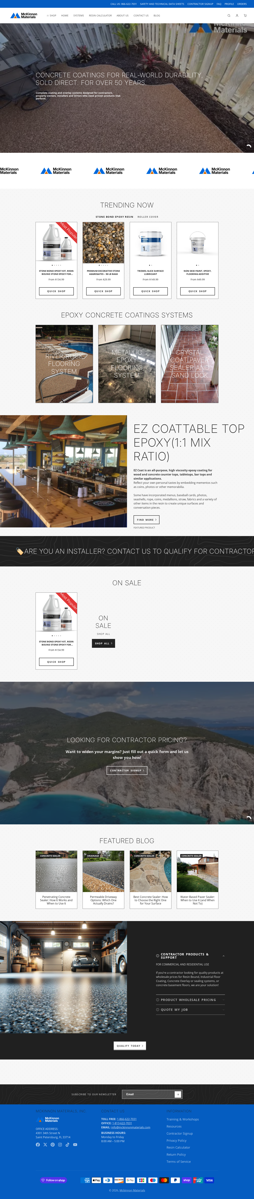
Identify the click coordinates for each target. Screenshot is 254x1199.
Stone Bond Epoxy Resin (114, 216)
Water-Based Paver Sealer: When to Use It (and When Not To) (197, 880)
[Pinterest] (53, 1145)
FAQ (219, 4)
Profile (229, 4)
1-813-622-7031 (122, 1123)
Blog (157, 15)
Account (237, 15)
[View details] (64, 364)
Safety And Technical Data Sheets (162, 4)
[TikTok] (68, 1145)
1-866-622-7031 (127, 1119)
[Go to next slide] (218, 260)
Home (64, 15)
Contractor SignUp (200, 4)
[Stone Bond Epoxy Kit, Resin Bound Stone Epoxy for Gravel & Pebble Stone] (40, 244)
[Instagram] (60, 1145)
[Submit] (178, 1094)
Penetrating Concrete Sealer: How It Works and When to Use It (56, 880)
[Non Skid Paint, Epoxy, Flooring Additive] (187, 244)
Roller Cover (148, 216)
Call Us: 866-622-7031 (124, 4)
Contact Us (141, 15)
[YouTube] (75, 1145)
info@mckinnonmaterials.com (130, 1127)
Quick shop (56, 291)
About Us (123, 15)
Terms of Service (179, 1161)
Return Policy (176, 1154)
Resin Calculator (100, 15)
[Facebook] (38, 1145)
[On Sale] (103, 631)
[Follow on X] (45, 1145)
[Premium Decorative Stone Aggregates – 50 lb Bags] (87, 244)
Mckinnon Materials (132, 1190)
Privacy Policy (176, 1140)
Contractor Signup (180, 1133)
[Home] (23, 15)
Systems (78, 15)
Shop (53, 15)
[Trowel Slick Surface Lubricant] (140, 244)
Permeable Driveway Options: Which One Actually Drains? (103, 880)
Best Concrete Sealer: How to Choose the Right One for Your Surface (150, 880)
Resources (174, 1126)
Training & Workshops (183, 1119)
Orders (242, 4)
